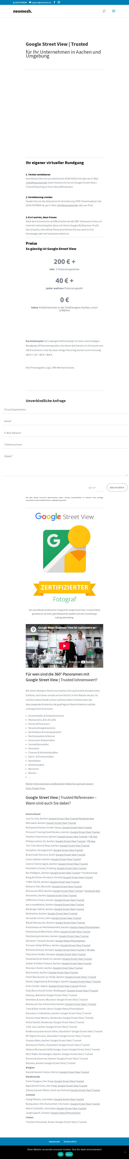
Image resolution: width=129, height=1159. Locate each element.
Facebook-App (92, 890)
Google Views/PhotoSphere (85, 927)
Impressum (54, 1141)
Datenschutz (70, 1141)
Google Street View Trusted (61, 822)
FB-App (93, 836)
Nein (69, 1154)
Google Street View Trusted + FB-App (75, 949)
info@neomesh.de (36, 182)
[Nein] (125, 1152)
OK (60, 1154)
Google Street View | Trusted (80, 976)
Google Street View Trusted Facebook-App (71, 818)
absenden (117, 487)
